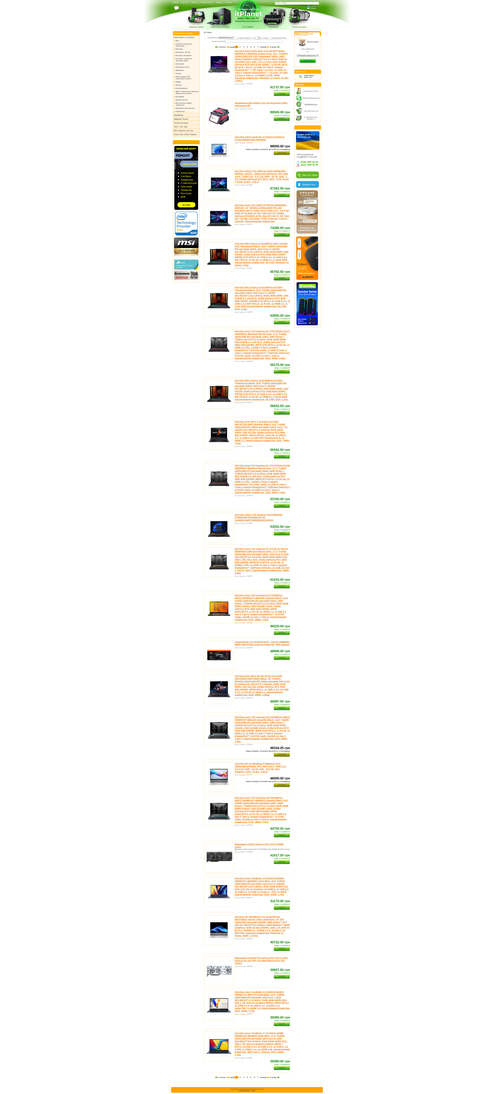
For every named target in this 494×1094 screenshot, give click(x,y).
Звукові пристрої (182, 100)
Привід (178, 82)
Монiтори (179, 49)
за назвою (313, 6)
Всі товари (208, 32)
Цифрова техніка (196, 27)
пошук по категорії (218, 41)
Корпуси (179, 85)
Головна (232, 1089)
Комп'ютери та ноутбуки (184, 37)
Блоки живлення (182, 88)
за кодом (312, 8)
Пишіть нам (260, 1089)
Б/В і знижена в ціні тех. (184, 130)
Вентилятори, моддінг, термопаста (184, 104)
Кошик (310, 34)
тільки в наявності (244, 38)
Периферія (273, 27)
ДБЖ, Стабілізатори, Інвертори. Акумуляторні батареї (187, 92)
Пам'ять (178, 73)
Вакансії (245, 1089)
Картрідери (180, 97)
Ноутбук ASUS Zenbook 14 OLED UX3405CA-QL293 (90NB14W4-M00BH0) (260, 138)
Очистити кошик (313, 42)
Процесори (180, 64)
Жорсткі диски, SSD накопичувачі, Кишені (183, 78)
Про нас (239, 1089)
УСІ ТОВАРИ (247, 27)
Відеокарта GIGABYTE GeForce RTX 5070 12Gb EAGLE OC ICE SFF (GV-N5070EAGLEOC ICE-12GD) (261, 961)
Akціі (177, 41)
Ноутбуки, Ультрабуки (183, 55)
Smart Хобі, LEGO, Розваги (185, 134)
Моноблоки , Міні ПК (183, 52)
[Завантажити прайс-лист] (300, 78)
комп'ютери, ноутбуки (220, 27)
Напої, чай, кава (180, 127)
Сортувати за (213, 38)
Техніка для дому (299, 27)
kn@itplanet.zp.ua (311, 104)
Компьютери (180, 111)
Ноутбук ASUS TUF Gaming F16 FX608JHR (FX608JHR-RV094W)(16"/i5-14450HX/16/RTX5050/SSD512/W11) (258, 517)
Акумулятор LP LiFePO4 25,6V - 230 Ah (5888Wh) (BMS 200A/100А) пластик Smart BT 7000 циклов (262, 643)
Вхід (297, 34)
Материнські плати (182, 67)
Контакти (252, 1089)
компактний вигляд (279, 38)
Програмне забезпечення (185, 108)
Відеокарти (180, 70)
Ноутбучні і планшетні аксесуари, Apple (184, 60)
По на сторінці (260, 38)
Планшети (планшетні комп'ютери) (184, 45)
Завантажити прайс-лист (309, 76)
